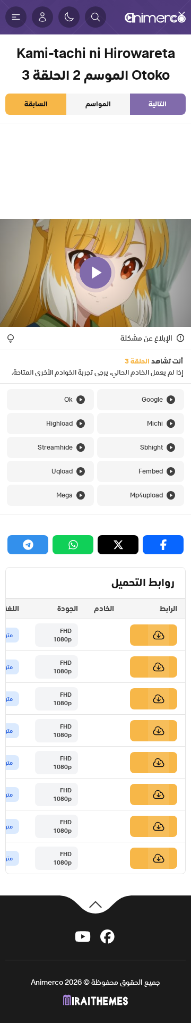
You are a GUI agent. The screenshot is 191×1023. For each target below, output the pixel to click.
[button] (95, 17)
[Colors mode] (69, 17)
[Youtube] (83, 936)
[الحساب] (42, 17)
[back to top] (95, 904)
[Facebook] (107, 936)
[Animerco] (155, 17)
